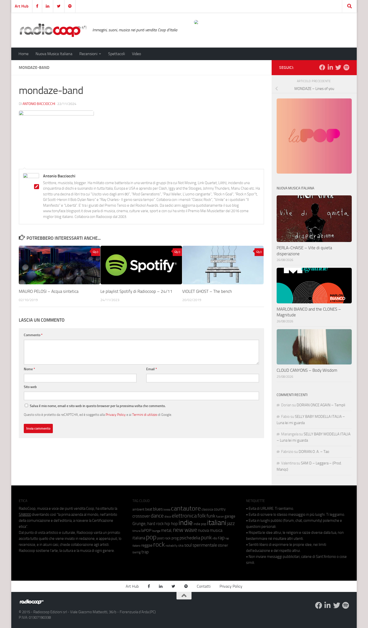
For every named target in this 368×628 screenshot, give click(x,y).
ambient (138, 509)
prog (175, 538)
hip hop (171, 523)
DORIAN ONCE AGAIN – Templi (321, 405)
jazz (231, 523)
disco (167, 516)
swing (136, 552)
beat (148, 509)
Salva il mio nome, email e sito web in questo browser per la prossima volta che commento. (97, 406)
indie (185, 522)
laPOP (146, 530)
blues (158, 509)
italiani (216, 522)
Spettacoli (116, 53)
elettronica (184, 515)
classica (207, 509)
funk (211, 516)
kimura (136, 531)
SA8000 (25, 514)
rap (221, 538)
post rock (164, 538)
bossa (166, 509)
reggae (146, 545)
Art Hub (22, 6)
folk (202, 516)
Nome (29, 369)
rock (159, 544)
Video (136, 53)
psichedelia (189, 538)
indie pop (200, 524)
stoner (223, 545)
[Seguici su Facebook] (322, 67)
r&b (215, 538)
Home (24, 53)
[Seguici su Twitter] (338, 67)
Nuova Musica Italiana (54, 53)
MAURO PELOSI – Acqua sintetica (48, 291)
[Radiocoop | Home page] (53, 30)
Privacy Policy (116, 415)
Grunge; (139, 523)
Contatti (204, 586)
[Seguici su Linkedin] (330, 67)
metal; (166, 530)
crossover (141, 516)
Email (151, 369)
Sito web (30, 387)
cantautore (186, 508)
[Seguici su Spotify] (346, 67)
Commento (33, 335)
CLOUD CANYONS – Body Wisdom (307, 370)
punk (206, 538)
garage (230, 516)
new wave (185, 530)
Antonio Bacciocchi (39, 104)
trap (145, 551)
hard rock (155, 523)
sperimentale (205, 545)
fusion (220, 516)
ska (180, 545)
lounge (156, 531)
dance (157, 516)
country (220, 509)
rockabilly (171, 545)
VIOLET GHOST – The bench (207, 291)
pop (151, 537)
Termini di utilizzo (144, 415)
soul (188, 545)
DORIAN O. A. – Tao (314, 451)
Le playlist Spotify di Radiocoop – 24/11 (136, 291)
